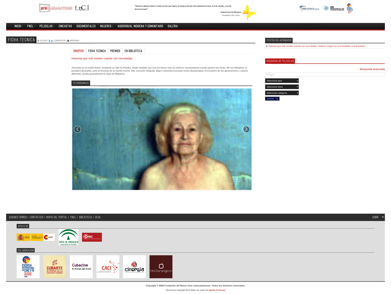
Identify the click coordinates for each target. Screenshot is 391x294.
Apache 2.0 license (217, 290)
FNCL (30, 26)
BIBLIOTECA (85, 217)
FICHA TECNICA (97, 51)
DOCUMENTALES (86, 26)
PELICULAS (46, 26)
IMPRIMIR (74, 40)
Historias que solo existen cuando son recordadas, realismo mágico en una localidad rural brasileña (316, 46)
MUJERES (105, 26)
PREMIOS (115, 51)
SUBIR (376, 217)
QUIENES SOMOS (18, 217)
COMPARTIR (59, 40)
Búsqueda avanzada (372, 69)
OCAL (98, 217)
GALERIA (173, 26)
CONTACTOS (36, 217)
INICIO (18, 26)
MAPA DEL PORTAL (56, 217)
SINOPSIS (78, 51)
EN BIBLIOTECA (133, 51)
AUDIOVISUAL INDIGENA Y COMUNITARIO (140, 26)
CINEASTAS (65, 26)
